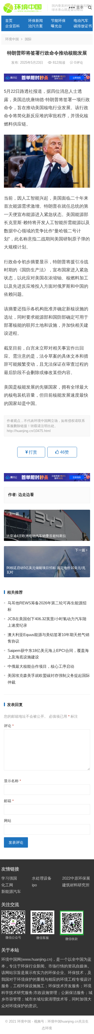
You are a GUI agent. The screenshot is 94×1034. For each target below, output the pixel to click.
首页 (9, 20)
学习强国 (9, 878)
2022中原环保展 (76, 878)
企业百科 (12, 26)
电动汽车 (81, 20)
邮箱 (9, 801)
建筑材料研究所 (76, 885)
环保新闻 (35, 20)
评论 (9, 726)
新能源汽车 (11, 891)
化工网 (7, 885)
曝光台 (56, 26)
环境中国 (12, 39)
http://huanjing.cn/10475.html (29, 431)
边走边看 (26, 494)
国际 (28, 39)
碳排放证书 (83, 26)
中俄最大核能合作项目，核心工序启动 (41, 666)
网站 (7, 821)
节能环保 (58, 20)
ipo (34, 885)
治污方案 (35, 26)
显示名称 (12, 781)
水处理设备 (41, 878)
